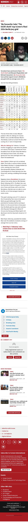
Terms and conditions (13, 503)
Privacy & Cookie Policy (13, 505)
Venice (8, 6)
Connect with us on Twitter (9, 442)
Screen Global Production (10, 495)
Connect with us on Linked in (15, 442)
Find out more (6, 469)
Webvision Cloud (18, 515)
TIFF (4, 6)
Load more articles (14, 297)
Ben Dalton (13, 380)
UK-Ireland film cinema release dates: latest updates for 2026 (16, 389)
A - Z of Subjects (7, 433)
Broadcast (6, 490)
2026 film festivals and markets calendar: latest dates (17, 375)
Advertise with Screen (8, 428)
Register (17, 357)
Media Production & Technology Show (14, 480)
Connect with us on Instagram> (3, 447)
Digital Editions (6, 436)
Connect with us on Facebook (3, 442)
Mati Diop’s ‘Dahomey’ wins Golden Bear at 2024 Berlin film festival (14, 229)
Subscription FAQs (14, 510)
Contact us (5, 431)
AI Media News (7, 491)
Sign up (5, 336)
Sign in (7, 35)
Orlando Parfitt (8, 32)
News (2, 21)
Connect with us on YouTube (20, 442)
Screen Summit (7, 478)
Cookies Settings (14, 278)
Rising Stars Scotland (17, 6)
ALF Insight (6, 493)
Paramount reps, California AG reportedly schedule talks (18, 402)
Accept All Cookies (14, 286)
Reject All (14, 282)
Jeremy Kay (13, 406)
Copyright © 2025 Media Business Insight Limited (14, 507)
